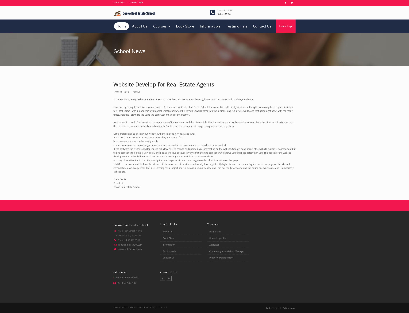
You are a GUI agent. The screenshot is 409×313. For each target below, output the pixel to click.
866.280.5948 (129, 282)
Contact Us (262, 26)
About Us (139, 26)
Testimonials (236, 26)
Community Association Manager (226, 251)
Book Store (185, 26)
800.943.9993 (224, 13)
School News (119, 2)
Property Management (221, 257)
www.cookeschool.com (130, 249)
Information (210, 26)
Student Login (136, 2)
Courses (160, 26)
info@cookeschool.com (130, 244)
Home (121, 26)
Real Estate (215, 231)
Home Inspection (218, 238)
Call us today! (225, 10)
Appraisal (214, 244)
